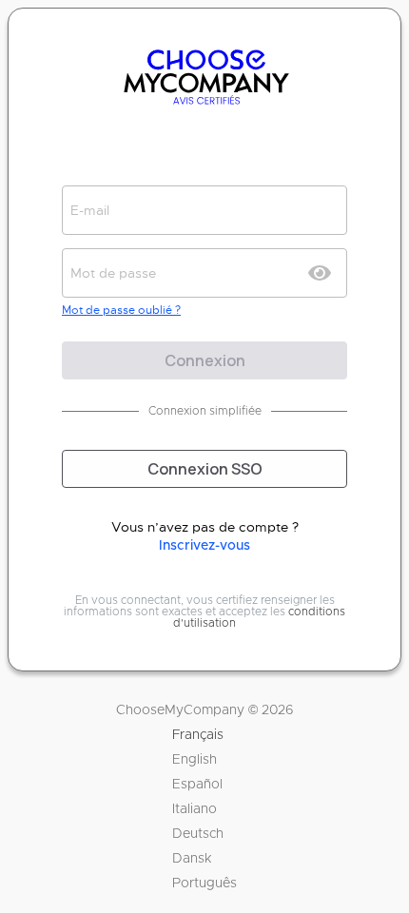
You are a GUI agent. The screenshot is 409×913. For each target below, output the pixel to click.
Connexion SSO (205, 468)
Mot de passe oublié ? (121, 310)
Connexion (205, 360)
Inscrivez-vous (204, 546)
